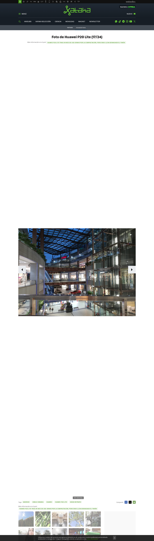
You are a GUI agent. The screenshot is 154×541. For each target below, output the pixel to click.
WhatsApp (116, 21)
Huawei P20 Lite (61, 502)
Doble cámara (38, 502)
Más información (92, 539)
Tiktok (119, 21)
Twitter (134, 21)
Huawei (49, 502)
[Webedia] (131, 1)
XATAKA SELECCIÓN (43, 21)
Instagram (127, 21)
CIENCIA (58, 21)
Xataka (77, 10)
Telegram (123, 21)
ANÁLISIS (27, 21)
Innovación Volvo (81, 27)
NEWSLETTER (94, 21)
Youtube (130, 21)
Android (26, 502)
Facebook (126, 502)
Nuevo (129, 14)
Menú (24, 14)
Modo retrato (75, 502)
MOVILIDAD (69, 21)
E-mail (134, 502)
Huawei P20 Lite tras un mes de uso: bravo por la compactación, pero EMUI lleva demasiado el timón (86, 43)
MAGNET (81, 21)
